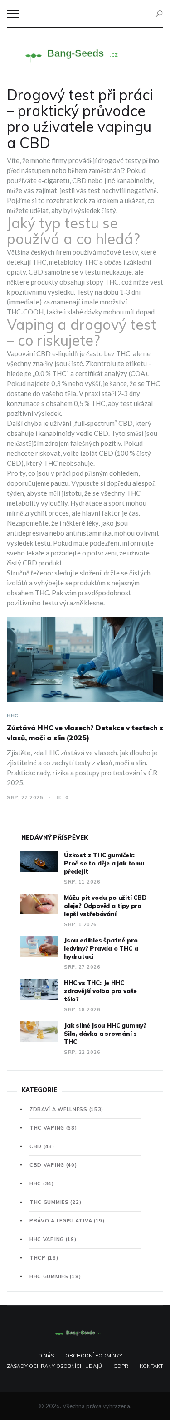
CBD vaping (53, 1165)
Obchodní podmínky (93, 1355)
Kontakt (151, 1366)
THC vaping (53, 1128)
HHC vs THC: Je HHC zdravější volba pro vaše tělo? (100, 991)
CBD (41, 1146)
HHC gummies (55, 1276)
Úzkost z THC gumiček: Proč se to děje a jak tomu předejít (104, 863)
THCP (43, 1258)
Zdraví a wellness (66, 1109)
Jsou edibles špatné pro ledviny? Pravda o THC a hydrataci (101, 948)
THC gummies (55, 1202)
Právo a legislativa (67, 1220)
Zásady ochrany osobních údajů (54, 1366)
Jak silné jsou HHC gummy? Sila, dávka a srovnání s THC (105, 1033)
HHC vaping (53, 1239)
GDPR (120, 1366)
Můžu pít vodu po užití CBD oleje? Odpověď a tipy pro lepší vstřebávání (105, 906)
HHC (13, 715)
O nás (46, 1355)
